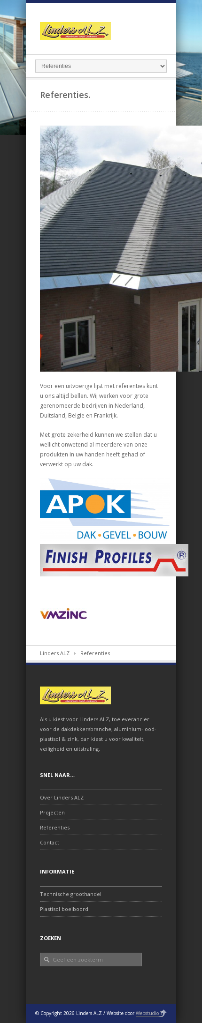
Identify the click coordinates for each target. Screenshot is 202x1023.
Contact (49, 842)
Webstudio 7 (149, 1013)
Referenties (55, 827)
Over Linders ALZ (62, 797)
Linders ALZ (55, 653)
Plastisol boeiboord (64, 908)
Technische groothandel (70, 893)
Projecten (52, 812)
